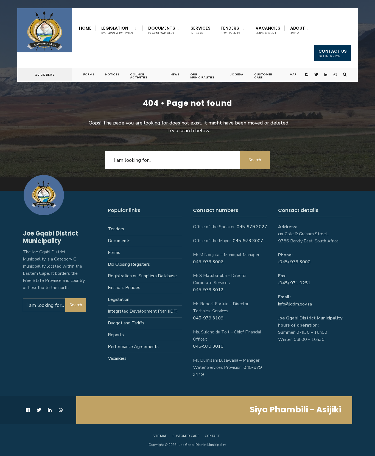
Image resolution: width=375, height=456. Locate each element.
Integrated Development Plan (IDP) (143, 311)
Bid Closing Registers (129, 264)
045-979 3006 (208, 262)
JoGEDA (236, 74)
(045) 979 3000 (294, 262)
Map (293, 74)
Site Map (160, 436)
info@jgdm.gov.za (295, 304)
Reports (116, 335)
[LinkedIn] (326, 75)
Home (85, 28)
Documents (161, 30)
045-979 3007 (248, 241)
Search (254, 160)
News (174, 74)
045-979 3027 (252, 227)
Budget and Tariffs (126, 323)
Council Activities (138, 76)
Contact (212, 436)
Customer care (185, 436)
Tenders (230, 30)
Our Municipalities (202, 76)
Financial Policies (124, 288)
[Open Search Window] (345, 75)
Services (201, 30)
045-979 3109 (208, 318)
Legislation (117, 30)
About (297, 30)
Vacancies (268, 30)
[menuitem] (119, 29)
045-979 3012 (208, 290)
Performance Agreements (133, 347)
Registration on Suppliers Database (142, 276)
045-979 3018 (208, 346)
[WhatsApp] (335, 75)
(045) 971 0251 (294, 283)
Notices (112, 74)
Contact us (332, 53)
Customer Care (263, 76)
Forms (88, 74)
